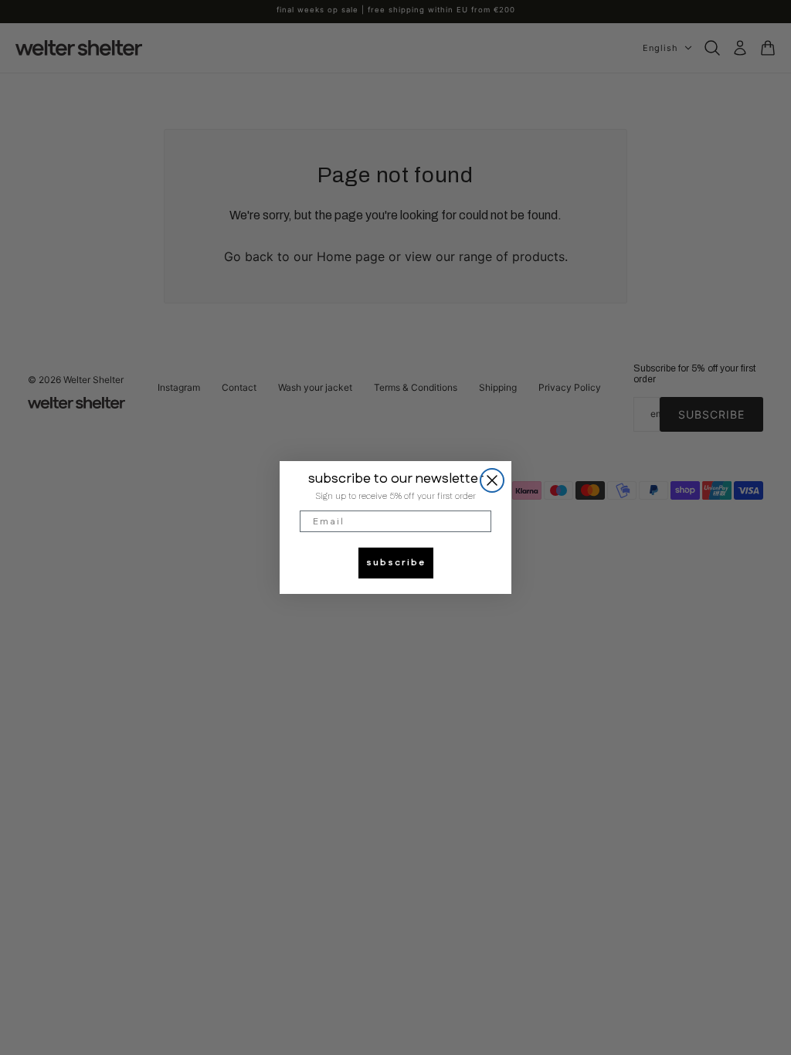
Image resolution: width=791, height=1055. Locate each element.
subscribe (396, 562)
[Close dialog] (492, 480)
